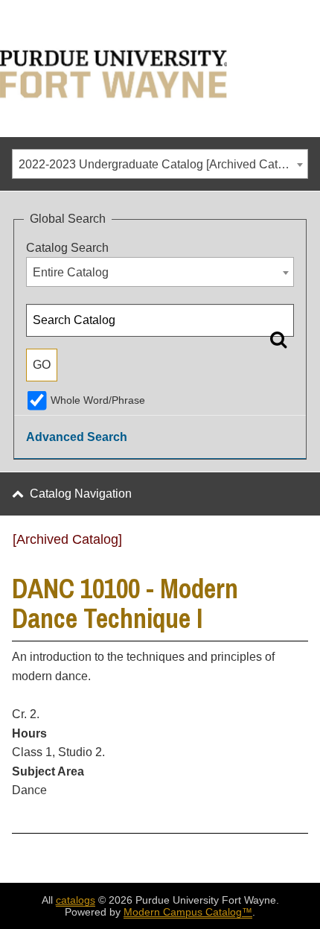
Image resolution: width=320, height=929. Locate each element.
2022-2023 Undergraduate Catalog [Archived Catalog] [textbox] (161, 164)
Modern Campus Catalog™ (188, 912)
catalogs (75, 900)
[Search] (278, 339)
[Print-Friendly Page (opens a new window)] (279, 544)
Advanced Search (76, 437)
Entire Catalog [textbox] (71, 272)
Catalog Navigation (81, 493)
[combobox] (160, 164)
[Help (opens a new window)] (298, 544)
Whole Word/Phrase (98, 400)
